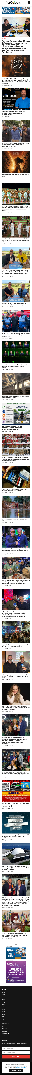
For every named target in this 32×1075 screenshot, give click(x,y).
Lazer (3, 1016)
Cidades (4, 994)
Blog (3, 1019)
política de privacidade (21, 1067)
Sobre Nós (4, 1028)
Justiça (3, 1002)
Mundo (3, 1011)
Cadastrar (16, 1056)
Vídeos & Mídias (5, 1033)
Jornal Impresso (6, 1036)
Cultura (3, 1006)
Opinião (3, 1014)
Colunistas (4, 1031)
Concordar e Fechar (16, 1070)
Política (3, 992)
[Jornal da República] (13, 3)
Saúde (3, 1009)
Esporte (4, 1004)
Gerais (3, 999)
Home (3, 1026)
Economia (4, 997)
